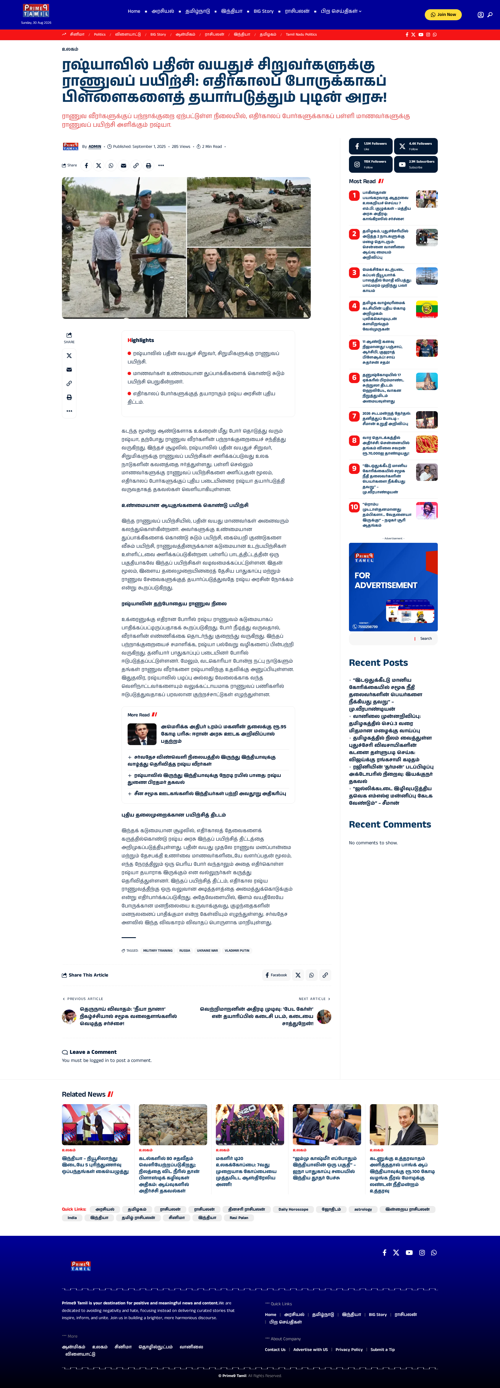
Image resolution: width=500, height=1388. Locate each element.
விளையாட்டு (128, 34)
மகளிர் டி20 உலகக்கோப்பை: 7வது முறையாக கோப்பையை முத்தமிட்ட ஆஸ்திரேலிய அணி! (246, 1171)
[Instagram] (428, 34)
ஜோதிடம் (331, 1209)
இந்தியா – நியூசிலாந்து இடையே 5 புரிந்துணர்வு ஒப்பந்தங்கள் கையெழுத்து (95, 1165)
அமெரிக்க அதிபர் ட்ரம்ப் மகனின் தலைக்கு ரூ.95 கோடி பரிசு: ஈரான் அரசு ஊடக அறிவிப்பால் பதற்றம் (223, 734)
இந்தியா (242, 34)
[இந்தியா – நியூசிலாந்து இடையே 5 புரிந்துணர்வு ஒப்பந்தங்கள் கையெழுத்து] (96, 1124)
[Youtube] (416, 164)
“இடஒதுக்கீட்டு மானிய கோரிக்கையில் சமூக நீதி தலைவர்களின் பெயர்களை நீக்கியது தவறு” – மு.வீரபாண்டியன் (385, 479)
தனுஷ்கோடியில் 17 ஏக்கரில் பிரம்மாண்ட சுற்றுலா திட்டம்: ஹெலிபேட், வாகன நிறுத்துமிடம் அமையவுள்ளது (383, 388)
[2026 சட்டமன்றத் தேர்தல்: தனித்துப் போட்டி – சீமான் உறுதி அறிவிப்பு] (427, 420)
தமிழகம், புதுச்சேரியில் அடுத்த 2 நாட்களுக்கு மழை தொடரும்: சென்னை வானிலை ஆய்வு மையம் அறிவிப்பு (385, 244)
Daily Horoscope (293, 1209)
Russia (184, 950)
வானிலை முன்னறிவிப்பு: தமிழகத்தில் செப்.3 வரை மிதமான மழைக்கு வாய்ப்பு (385, 723)
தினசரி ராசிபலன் (246, 1209)
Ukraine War (207, 950)
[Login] (480, 15)
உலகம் (70, 49)
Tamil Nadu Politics (301, 34)
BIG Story (158, 34)
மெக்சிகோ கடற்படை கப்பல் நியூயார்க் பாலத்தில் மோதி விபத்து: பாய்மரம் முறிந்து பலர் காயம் (387, 280)
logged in (99, 1060)
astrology (363, 1209)
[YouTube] (421, 34)
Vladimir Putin (237, 950)
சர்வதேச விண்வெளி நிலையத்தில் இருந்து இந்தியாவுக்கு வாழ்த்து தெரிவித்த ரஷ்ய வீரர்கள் (202, 761)
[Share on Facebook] (86, 165)
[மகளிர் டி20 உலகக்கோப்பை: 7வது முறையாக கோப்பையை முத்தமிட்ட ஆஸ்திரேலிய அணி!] (250, 1124)
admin (95, 147)
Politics (100, 34)
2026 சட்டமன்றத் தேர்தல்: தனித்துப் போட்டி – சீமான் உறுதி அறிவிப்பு (387, 419)
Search (426, 638)
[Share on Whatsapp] (111, 165)
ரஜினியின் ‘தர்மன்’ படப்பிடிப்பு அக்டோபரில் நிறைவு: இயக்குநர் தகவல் (391, 774)
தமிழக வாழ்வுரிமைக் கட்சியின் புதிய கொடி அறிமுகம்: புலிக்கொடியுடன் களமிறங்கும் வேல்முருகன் (384, 316)
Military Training (157, 950)
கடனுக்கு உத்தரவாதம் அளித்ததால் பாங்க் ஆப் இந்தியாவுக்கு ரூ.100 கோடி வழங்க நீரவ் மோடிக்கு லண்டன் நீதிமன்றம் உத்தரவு (402, 1174)
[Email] (123, 165)
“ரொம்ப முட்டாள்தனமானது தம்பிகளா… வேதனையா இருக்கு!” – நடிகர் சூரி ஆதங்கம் (387, 515)
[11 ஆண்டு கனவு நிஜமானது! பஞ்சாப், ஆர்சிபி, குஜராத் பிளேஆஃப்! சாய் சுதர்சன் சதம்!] (427, 348)
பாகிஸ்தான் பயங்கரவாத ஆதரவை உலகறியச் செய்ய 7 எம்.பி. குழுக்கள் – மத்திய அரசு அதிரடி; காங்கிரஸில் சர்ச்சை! (387, 206)
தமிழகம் (268, 34)
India (72, 1218)
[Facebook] (407, 34)
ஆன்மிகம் (185, 34)
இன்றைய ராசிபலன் (407, 1209)
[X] (413, 34)
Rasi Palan (239, 1218)
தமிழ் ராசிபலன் (138, 1218)
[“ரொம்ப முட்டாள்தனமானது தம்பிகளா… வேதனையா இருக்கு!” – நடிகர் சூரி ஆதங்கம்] (427, 510)
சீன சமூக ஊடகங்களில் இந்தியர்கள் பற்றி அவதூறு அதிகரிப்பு (210, 793)
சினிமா (77, 34)
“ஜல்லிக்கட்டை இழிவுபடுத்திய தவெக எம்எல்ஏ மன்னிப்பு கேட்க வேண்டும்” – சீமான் (391, 796)
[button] (488, 15)
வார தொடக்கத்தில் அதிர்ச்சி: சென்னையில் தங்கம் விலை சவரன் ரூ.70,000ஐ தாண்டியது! (386, 446)
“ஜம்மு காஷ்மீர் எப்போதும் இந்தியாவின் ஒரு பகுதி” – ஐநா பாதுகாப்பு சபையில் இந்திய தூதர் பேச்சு (325, 1168)
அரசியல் (104, 1209)
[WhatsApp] (434, 34)
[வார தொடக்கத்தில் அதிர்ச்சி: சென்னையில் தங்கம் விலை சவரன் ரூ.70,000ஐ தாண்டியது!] (427, 444)
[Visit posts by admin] (70, 146)
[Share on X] (98, 165)
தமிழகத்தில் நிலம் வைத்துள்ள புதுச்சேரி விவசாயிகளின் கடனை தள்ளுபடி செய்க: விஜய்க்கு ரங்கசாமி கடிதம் (390, 749)
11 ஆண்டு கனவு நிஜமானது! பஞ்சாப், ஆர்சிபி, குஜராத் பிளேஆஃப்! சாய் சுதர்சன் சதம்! (382, 352)
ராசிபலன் (214, 34)
